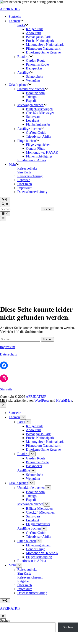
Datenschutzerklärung (32, 191)
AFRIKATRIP (10, 9)
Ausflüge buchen (29, 128)
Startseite (15, 16)
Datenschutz (8, 354)
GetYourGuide (36, 132)
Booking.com (35, 93)
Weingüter (33, 80)
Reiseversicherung (29, 176)
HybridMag (64, 400)
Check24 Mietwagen (40, 113)
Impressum (24, 188)
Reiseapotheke (27, 168)
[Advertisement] (39, 262)
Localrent (32, 120)
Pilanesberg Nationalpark (43, 48)
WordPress (41, 400)
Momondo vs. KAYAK (42, 152)
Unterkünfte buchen (31, 89)
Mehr (12, 164)
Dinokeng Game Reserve (43, 52)
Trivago (31, 97)
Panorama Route (37, 64)
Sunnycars (33, 116)
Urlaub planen (18, 84)
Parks (21, 25)
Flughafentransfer (38, 124)
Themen (14, 21)
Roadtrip (23, 56)
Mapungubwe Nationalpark (45, 44)
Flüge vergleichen (38, 144)
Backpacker (34, 68)
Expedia (31, 100)
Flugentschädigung (39, 156)
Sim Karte (24, 172)
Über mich (24, 184)
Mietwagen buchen (30, 105)
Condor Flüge (35, 148)
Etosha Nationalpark (40, 40)
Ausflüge (23, 72)
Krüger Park (34, 29)
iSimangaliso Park (38, 37)
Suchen (5, 620)
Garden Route (35, 60)
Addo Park (33, 33)
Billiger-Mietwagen (39, 109)
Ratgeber (23, 180)
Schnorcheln (34, 76)
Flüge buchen (26, 141)
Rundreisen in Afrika (31, 160)
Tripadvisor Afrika (38, 136)
